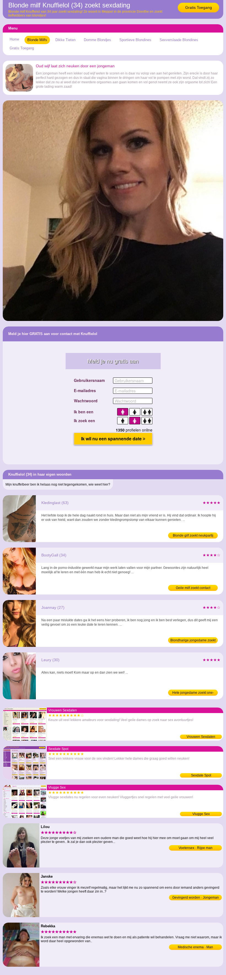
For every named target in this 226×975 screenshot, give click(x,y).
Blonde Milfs (37, 40)
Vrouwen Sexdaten (201, 737)
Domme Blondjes (97, 40)
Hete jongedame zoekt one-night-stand (193, 693)
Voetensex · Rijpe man (195, 848)
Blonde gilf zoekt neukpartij (193, 535)
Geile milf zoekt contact (193, 588)
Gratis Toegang (198, 7)
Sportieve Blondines (135, 40)
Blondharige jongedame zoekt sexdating (193, 640)
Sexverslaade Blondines (179, 40)
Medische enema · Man (195, 947)
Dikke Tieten (65, 40)
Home (14, 39)
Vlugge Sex (201, 814)
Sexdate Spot (201, 775)
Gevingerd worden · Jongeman (195, 897)
